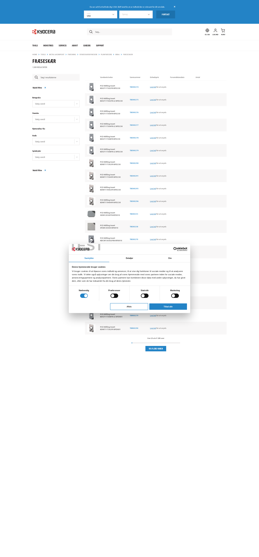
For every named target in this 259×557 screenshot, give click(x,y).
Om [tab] (170, 258)
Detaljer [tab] (129, 258)
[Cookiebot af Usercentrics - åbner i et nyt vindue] (175, 249)
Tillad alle (168, 306)
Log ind (153, 87)
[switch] (114, 296)
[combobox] (100, 14)
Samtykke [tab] (89, 258)
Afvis (129, 306)
